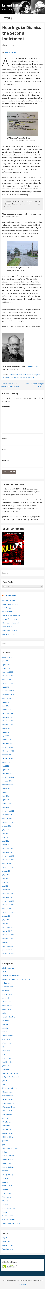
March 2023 (6, 740)
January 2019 (7, 897)
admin (6, 49)
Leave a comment (10, 52)
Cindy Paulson (7, 1006)
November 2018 (8, 905)
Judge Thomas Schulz (10, 1073)
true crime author (8, 1208)
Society (5, 1189)
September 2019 (8, 867)
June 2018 (5, 923)
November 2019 (8, 860)
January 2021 (7, 807)
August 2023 (6, 728)
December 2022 (8, 747)
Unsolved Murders (9, 1219)
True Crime (6, 1204)
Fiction (4, 1032)
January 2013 (7, 950)
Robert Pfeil (6, 1163)
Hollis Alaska (6, 1051)
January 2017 (7, 931)
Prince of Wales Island (10, 1148)
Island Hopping (7, 608)
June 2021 (5, 796)
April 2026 (6, 665)
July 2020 (5, 830)
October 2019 (7, 863)
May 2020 (5, 837)
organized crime (8, 1133)
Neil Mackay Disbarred (10, 623)
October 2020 (7, 818)
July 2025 (5, 687)
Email (5, 449)
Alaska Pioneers (8, 968)
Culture (5, 1013)
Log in (4, 1238)
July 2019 (5, 875)
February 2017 (7, 927)
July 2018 (5, 920)
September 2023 (8, 724)
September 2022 (8, 758)
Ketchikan (5, 1084)
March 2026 (6, 668)
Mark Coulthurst (8, 1103)
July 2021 (5, 792)
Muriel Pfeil (6, 1126)
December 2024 (8, 691)
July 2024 (5, 702)
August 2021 (6, 788)
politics (5, 1144)
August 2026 (6, 657)
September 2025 (8, 683)
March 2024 (6, 710)
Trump (4, 1212)
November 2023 (8, 721)
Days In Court (7, 627)
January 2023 (7, 743)
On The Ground (8, 612)
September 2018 (8, 912)
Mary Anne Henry (8, 1107)
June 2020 (5, 833)
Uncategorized (7, 1216)
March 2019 (6, 890)
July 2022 (5, 766)
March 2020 (6, 845)
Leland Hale (10, 595)
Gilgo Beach (6, 1039)
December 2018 (8, 901)
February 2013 (7, 946)
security (5, 1178)
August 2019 (6, 871)
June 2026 (5, 661)
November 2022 (8, 751)
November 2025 (8, 676)
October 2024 (7, 698)
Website (5, 460)
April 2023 (6, 736)
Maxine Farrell (7, 1114)
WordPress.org (7, 1249)
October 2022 (7, 755)
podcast (5, 1141)
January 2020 (7, 852)
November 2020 (8, 815)
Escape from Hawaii (9, 619)
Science (5, 1171)
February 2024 (7, 713)
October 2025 (7, 679)
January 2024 (7, 717)
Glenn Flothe (6, 1043)
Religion (5, 1152)
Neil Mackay (6, 1129)
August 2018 (6, 916)
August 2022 (6, 762)
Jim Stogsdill (6, 1058)
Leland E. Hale (12, 5)
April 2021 (6, 800)
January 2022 (7, 773)
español (5, 1028)
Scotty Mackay (7, 1174)
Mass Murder (6, 377)
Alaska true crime (8, 972)
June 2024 (5, 706)
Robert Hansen (7, 1159)
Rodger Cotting (8, 1167)
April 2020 (6, 841)
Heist (4, 1047)
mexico (5, 1118)
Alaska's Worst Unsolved (11, 976)
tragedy (5, 1201)
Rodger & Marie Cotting (11, 615)
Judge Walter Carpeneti (10, 1077)
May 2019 (5, 882)
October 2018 (7, 909)
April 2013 (6, 942)
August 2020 (6, 826)
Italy (3, 1054)
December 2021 (8, 777)
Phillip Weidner (7, 1137)
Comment (6, 406)
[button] (41, 4)
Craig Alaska (37, 375)
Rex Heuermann (8, 1156)
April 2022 (6, 770)
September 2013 (8, 938)
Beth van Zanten (8, 987)
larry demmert (7, 1096)
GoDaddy (22, 1285)
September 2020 (8, 822)
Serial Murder (7, 1186)
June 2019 (5, 878)
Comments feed (8, 1245)
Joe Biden (5, 1066)
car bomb (5, 998)
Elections (5, 1021)
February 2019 (7, 893)
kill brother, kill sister (9, 1088)
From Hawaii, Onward (10, 604)
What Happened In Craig (27, 377)
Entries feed (6, 1241)
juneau (4, 1081)
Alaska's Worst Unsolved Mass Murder (21, 375)
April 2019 (6, 886)
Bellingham (6, 983)
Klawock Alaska (7, 1092)
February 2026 (7, 672)
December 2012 (8, 954)
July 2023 (5, 732)
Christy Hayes (7, 1002)
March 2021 (6, 803)
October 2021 (7, 781)
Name (5, 438)
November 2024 (8, 695)
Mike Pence (6, 1122)
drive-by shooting (8, 1017)
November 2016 (8, 935)
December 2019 (8, 856)
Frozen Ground (7, 1036)
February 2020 (7, 848)
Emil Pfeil (5, 1024)
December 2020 (8, 811)
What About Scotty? (9, 630)
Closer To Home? (8, 634)
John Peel (5, 1069)
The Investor (15, 377)
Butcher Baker (7, 994)
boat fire (5, 990)
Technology (6, 1193)
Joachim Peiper (7, 1062)
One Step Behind (8, 600)
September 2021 (8, 785)
